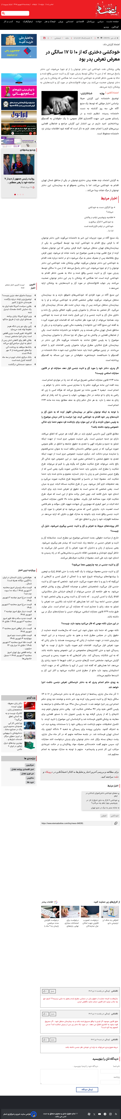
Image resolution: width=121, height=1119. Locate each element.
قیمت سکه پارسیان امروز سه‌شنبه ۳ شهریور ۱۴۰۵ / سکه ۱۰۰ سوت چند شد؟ (17, 590)
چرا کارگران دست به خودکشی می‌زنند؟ (100, 209)
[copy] (116, 823)
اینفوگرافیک (28, 21)
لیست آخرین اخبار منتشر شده (14, 286)
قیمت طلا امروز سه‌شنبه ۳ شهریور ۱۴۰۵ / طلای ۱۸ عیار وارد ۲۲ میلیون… (17, 645)
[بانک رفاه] (19, 141)
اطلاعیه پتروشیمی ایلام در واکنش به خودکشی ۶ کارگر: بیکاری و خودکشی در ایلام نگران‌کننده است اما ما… (98, 224)
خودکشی (115, 815)
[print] (98, 38)
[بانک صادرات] (19, 79)
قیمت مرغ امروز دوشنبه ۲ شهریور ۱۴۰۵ (17, 599)
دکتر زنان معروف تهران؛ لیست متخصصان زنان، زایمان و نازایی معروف (12, 706)
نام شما (116, 1066)
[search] (3, 13)
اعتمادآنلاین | (112, 93)
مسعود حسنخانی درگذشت (20, 364)
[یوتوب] (98, 1114)
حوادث (39, 21)
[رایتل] (19, 91)
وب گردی (31, 698)
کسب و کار (9, 21)
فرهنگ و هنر (50, 21)
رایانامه (117, 1077)
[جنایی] (19, 129)
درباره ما (41, 4)
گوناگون (115, 27)
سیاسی (101, 21)
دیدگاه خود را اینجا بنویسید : (85, 1066)
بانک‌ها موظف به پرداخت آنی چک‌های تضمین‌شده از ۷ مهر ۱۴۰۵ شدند (19, 350)
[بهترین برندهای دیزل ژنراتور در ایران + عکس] (29, 745)
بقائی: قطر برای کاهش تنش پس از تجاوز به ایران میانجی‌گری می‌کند (17, 342)
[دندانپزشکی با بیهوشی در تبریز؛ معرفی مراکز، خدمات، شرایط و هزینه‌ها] (29, 735)
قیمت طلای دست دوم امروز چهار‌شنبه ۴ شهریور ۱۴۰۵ (19, 637)
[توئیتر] (92, 1114)
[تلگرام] (103, 1114)
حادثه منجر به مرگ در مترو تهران (104, 807)
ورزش (61, 21)
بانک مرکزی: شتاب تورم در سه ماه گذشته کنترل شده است (17, 359)
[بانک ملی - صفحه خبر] (19, 40)
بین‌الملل (91, 21)
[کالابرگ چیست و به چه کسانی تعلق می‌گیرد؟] (29, 716)
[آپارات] (87, 1114)
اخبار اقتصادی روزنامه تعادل (23, 769)
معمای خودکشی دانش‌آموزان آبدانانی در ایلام (101, 794)
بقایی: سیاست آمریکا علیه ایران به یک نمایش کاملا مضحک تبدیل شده (17, 309)
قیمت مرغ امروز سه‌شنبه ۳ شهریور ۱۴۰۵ (17, 606)
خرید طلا (30, 782)
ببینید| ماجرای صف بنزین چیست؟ (17, 295)
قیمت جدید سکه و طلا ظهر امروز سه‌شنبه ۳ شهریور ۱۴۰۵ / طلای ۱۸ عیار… (17, 621)
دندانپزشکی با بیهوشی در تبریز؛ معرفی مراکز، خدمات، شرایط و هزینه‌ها (12, 736)
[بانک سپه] (19, 104)
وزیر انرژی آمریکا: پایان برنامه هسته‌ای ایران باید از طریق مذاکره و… (17, 319)
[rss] (114, 1114)
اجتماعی (70, 21)
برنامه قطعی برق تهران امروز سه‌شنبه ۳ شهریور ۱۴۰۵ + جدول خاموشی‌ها (18, 655)
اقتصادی (80, 21)
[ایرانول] (19, 117)
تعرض (104, 815)
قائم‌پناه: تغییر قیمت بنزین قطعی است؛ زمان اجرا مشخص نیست (17, 335)
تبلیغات (34, 4)
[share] (44, 38)
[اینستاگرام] (109, 1114)
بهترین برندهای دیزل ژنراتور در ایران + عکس (13, 746)
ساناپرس (30, 778)
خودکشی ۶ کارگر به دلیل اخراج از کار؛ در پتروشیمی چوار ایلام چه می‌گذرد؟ (101, 801)
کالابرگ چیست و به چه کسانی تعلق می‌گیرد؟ (13, 716)
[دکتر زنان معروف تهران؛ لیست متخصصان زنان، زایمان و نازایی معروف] (29, 706)
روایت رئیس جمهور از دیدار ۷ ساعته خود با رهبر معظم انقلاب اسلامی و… (19, 180)
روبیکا (49, 772)
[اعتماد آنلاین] (107, 9)
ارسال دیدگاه (87, 1089)
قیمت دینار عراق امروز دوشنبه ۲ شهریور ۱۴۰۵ (18, 613)
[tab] (23, 194)
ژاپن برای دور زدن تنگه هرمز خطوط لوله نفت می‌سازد (19, 328)
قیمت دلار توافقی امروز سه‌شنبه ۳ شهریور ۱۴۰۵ (17, 630)
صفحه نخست (112, 21)
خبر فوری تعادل (27, 773)
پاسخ (52, 1040)
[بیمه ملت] (19, 52)
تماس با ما (49, 4)
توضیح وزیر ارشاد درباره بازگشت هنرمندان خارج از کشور (18, 301)
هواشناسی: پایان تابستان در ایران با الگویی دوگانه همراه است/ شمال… (17, 580)
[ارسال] (100, 38)
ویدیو (106, 27)
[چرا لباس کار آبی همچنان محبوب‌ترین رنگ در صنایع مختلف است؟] (29, 725)
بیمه (18, 21)
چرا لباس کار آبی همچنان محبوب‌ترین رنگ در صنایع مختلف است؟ (12, 726)
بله (116, 777)
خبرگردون (30, 765)
